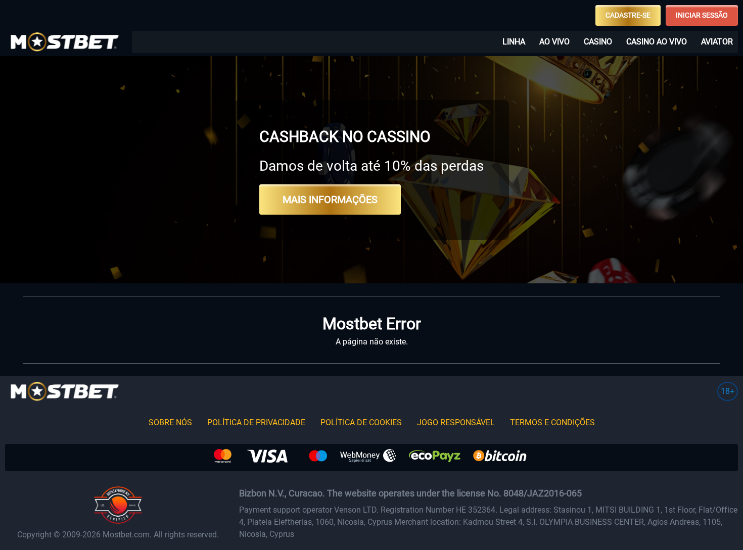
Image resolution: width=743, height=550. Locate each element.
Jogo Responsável (456, 422)
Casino (598, 41)
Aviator (717, 41)
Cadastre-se (628, 15)
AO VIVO (554, 41)
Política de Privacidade (256, 422)
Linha (513, 41)
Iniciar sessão (702, 15)
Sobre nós (170, 422)
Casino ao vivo (656, 41)
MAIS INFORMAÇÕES (330, 199)
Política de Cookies (361, 422)
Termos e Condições (552, 422)
